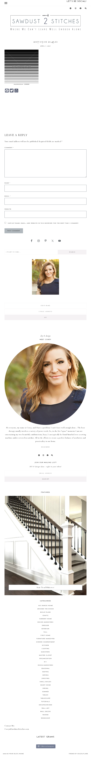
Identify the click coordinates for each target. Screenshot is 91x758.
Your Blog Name (16, 753)
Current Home (45, 619)
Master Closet (45, 655)
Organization (45, 658)
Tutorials (45, 701)
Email (8, 196)
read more (45, 447)
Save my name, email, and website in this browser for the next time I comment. (43, 223)
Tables (45, 695)
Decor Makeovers (45, 622)
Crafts (45, 615)
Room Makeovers (45, 665)
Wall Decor (45, 711)
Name (7, 183)
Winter (46, 715)
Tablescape (45, 698)
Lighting (45, 648)
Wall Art (45, 708)
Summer (45, 691)
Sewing (45, 675)
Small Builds (45, 681)
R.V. (45, 662)
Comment (9, 147)
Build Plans (45, 612)
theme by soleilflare (78, 753)
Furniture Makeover (45, 638)
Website (8, 209)
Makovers (45, 652)
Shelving (46, 678)
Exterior (45, 628)
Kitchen (45, 645)
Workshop (45, 718)
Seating (45, 672)
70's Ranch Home (45, 605)
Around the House (45, 609)
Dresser (45, 625)
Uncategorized (45, 705)
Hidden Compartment (45, 642)
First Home (45, 635)
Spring (45, 688)
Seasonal (45, 668)
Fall (45, 632)
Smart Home (45, 685)
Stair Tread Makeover (45, 587)
